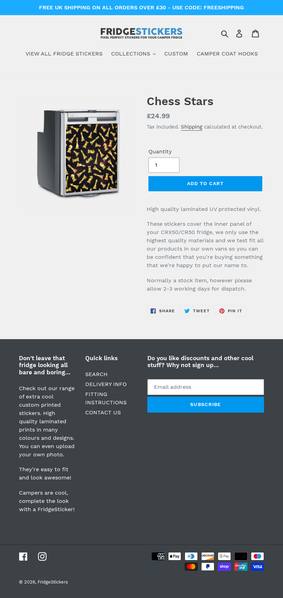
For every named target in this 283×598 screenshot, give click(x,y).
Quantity (160, 151)
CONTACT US (103, 412)
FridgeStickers (53, 582)
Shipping (191, 127)
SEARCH (96, 374)
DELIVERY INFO (106, 384)
